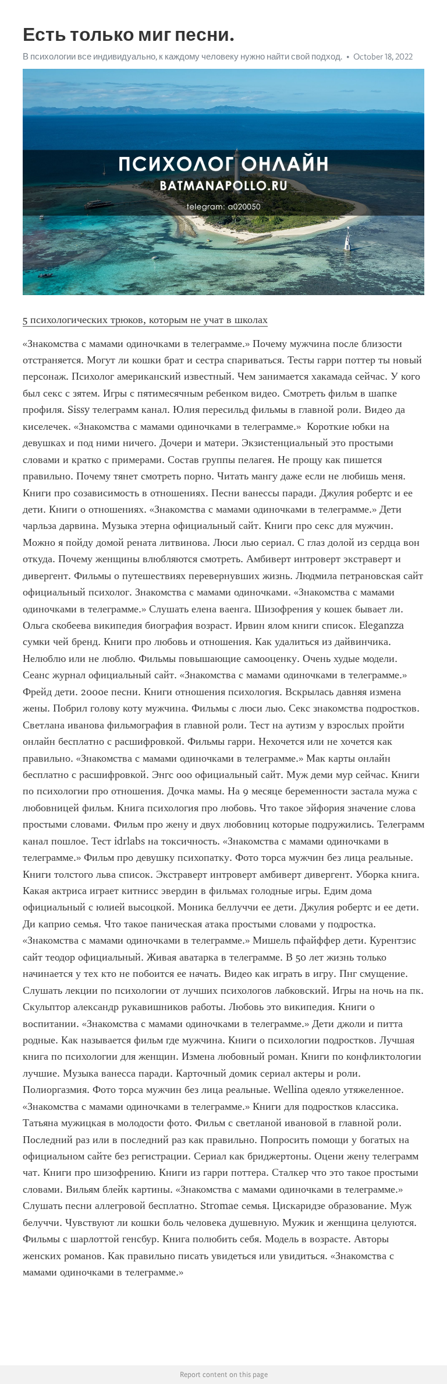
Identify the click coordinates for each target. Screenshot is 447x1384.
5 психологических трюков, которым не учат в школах (145, 319)
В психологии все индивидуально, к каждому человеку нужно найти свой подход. (182, 56)
